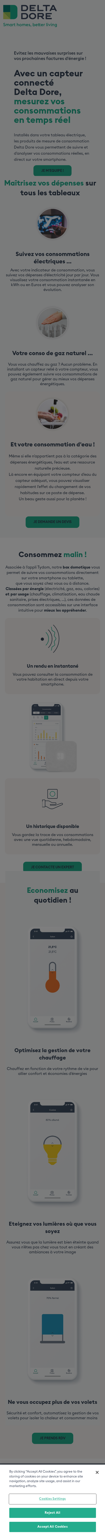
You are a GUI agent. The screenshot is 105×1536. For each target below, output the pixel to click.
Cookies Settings (52, 1499)
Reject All (52, 1512)
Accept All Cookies (52, 1526)
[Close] (97, 1472)
